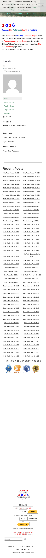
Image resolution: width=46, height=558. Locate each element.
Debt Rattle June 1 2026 (11, 337)
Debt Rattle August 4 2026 (11, 217)
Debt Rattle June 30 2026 (31, 282)
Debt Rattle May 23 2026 (31, 352)
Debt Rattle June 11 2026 (11, 319)
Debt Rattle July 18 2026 (31, 246)
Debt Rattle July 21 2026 (11, 243)
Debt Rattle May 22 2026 (11, 356)
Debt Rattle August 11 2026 (31, 202)
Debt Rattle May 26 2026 (11, 348)
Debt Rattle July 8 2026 (31, 267)
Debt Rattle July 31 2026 (11, 224)
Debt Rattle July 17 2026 (11, 250)
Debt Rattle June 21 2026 (11, 300)
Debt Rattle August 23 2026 (31, 180)
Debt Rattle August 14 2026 (11, 198)
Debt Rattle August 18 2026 (11, 191)
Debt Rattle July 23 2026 (11, 239)
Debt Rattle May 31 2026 (31, 337)
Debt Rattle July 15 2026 (11, 256)
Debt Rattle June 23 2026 (11, 297)
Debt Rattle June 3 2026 (11, 334)
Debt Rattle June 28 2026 (31, 286)
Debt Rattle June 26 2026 (31, 289)
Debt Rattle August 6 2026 (11, 213)
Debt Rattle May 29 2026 (31, 341)
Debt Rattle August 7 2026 (31, 210)
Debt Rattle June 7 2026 (11, 326)
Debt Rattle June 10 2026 (31, 319)
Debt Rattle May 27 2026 (31, 345)
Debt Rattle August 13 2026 (31, 198)
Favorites (7, 114)
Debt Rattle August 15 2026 (31, 195)
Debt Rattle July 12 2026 (31, 260)
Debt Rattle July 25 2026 (11, 235)
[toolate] (12, 95)
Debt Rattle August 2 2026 (11, 221)
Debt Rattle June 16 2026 (31, 308)
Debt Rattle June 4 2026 (31, 330)
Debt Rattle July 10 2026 (31, 264)
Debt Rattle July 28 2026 (31, 228)
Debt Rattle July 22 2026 (31, 239)
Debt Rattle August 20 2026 (11, 187)
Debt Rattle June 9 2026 (11, 323)
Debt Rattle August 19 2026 (31, 187)
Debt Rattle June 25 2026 (11, 293)
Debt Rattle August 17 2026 (31, 191)
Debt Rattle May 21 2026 (31, 356)
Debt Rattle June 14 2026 (31, 312)
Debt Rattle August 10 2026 (11, 206)
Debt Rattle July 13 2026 (11, 260)
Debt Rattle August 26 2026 (11, 176)
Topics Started (9, 102)
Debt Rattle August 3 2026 (31, 217)
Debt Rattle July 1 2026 (11, 282)
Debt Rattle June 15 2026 (11, 312)
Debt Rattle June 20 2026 (31, 300)
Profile (6, 98)
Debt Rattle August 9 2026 (31, 206)
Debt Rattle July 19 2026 (11, 246)
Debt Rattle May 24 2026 (11, 352)
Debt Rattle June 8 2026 (31, 323)
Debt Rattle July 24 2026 (31, 235)
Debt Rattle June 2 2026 (31, 334)
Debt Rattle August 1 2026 (31, 221)
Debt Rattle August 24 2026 (11, 180)
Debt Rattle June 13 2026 (11, 315)
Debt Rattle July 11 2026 (11, 264)
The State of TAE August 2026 (11, 195)
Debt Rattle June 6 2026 (31, 326)
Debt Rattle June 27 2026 (11, 289)
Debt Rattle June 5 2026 (11, 330)
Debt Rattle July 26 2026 (31, 232)
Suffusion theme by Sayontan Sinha (23, 552)
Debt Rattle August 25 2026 (31, 176)
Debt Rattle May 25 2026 (31, 348)
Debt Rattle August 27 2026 (31, 173)
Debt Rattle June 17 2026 (11, 308)
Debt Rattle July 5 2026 (11, 275)
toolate (7, 61)
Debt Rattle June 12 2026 (31, 315)
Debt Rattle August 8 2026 (11, 210)
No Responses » (13, 71)
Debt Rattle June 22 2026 (31, 297)
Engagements (9, 110)
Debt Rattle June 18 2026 (31, 304)
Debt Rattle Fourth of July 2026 (31, 275)
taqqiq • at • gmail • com (23, 549)
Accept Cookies (23, 10)
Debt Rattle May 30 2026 (11, 341)
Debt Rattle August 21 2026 (31, 184)
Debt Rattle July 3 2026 (11, 278)
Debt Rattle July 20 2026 (31, 243)
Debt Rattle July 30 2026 (31, 224)
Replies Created (9, 106)
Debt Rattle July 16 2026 (31, 250)
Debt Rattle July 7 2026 (11, 271)
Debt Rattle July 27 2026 (11, 232)
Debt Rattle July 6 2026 (31, 271)
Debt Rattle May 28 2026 (11, 345)
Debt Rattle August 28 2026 (11, 173)
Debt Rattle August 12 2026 (11, 202)
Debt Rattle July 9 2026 (11, 267)
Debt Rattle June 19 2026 (11, 304)
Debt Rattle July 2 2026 (31, 278)
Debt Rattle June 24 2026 (31, 293)
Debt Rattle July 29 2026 (11, 228)
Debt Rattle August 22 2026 (11, 184)
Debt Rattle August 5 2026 (31, 213)
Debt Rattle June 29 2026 (11, 286)
